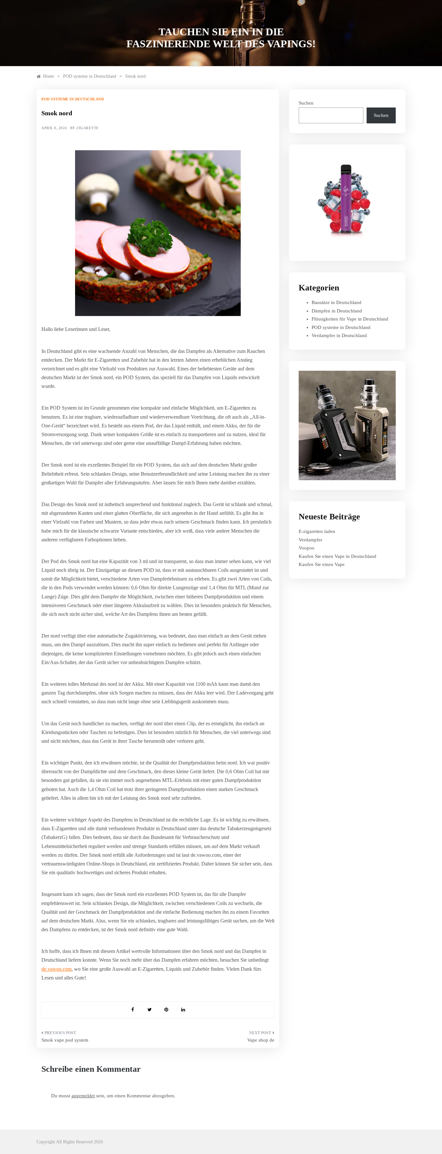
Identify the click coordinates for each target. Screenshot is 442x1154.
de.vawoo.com (56, 969)
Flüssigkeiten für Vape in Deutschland (350, 319)
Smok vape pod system (64, 1040)
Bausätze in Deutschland (336, 302)
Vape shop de (260, 1040)
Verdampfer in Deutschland (339, 335)
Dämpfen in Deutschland (337, 310)
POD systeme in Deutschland (72, 99)
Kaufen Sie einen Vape (322, 564)
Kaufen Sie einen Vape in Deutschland (337, 556)
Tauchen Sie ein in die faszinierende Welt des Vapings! (221, 38)
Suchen (306, 103)
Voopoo (307, 547)
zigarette (87, 128)
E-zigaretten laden (317, 531)
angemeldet (83, 1095)
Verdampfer (310, 539)
